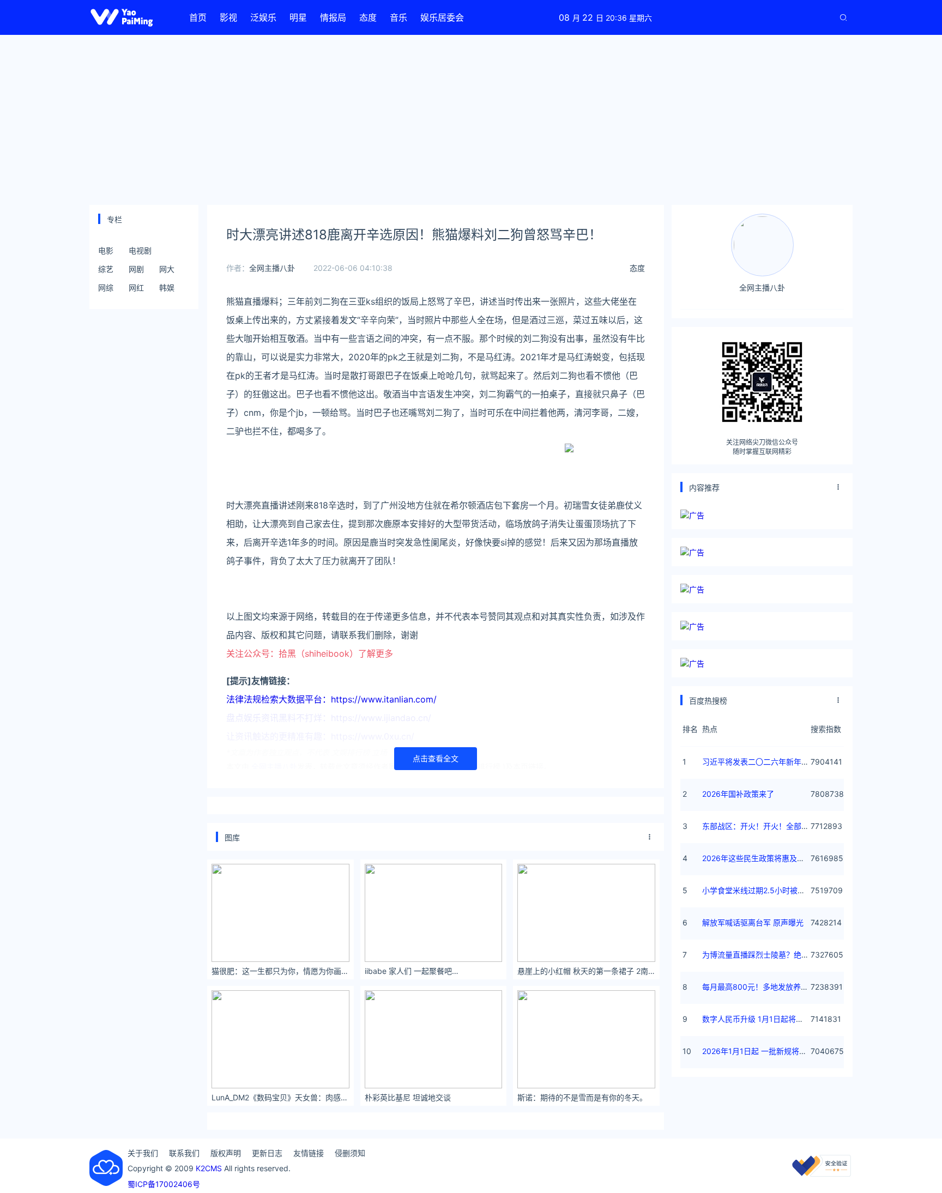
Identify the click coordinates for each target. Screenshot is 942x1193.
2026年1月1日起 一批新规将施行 (758, 1051)
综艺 (105, 269)
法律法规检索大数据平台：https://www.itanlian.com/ (331, 699)
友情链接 (308, 1153)
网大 (166, 269)
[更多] (649, 837)
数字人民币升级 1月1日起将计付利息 (764, 1019)
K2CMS (209, 1168)
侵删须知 (350, 1153)
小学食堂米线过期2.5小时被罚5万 (760, 890)
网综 (105, 287)
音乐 (398, 17)
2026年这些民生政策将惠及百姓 (757, 858)
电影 (105, 250)
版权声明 (225, 1153)
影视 (228, 17)
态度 (368, 17)
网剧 (136, 269)
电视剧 (140, 250)
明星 (298, 17)
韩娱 (166, 287)
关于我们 (143, 1153)
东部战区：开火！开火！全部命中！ (763, 826)
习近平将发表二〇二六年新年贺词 (759, 761)
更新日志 (267, 1153)
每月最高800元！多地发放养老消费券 (766, 986)
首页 (198, 17)
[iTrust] (821, 1173)
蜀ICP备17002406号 (164, 1184)
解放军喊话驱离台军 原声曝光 (753, 922)
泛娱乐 (263, 17)
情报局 (333, 17)
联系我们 (184, 1153)
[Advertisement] (471, 120)
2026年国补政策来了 (738, 793)
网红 (136, 287)
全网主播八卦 (272, 267)
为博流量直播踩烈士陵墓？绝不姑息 (763, 954)
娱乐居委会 (442, 17)
